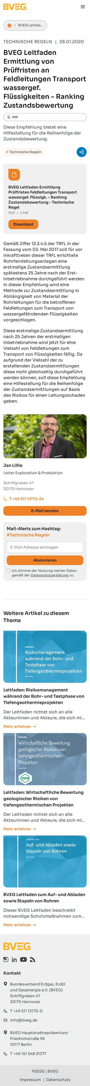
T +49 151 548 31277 (28, 1053)
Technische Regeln (25, 152)
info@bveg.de (23, 1020)
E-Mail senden (45, 511)
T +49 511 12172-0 (26, 1011)
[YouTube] (23, 959)
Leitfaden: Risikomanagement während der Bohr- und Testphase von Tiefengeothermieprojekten (43, 696)
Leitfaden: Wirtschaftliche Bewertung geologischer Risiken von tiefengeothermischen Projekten (43, 799)
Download (23, 224)
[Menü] (83, 7)
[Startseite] (9, 25)
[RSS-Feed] (32, 959)
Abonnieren (45, 560)
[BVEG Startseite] (45, 946)
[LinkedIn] (14, 959)
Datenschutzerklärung (50, 575)
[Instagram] (5, 959)
